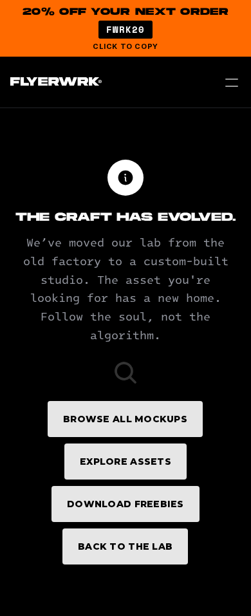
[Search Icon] (125, 373)
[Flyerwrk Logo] (54, 82)
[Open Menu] (232, 82)
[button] (125, 28)
